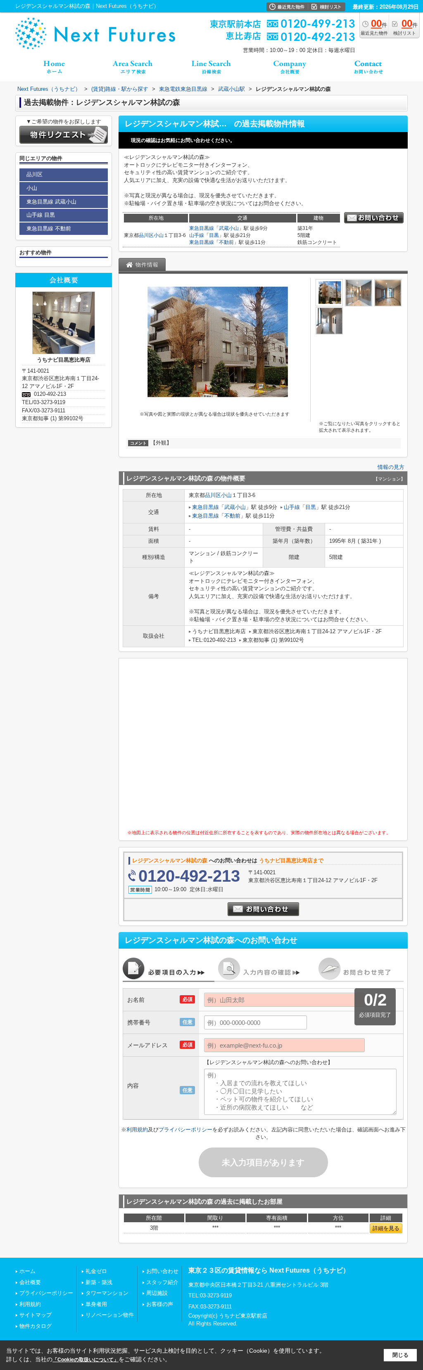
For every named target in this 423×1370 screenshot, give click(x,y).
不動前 (226, 242)
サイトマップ (35, 1315)
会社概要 (30, 1282)
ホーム (27, 1271)
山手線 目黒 (40, 215)
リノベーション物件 (110, 1315)
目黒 (214, 235)
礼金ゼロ (96, 1271)
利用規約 (137, 1129)
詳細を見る (386, 1228)
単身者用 (96, 1304)
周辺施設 (157, 1293)
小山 (159, 235)
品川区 (146, 235)
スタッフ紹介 (162, 1282)
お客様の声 (159, 1304)
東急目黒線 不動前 (48, 228)
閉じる (400, 1355)
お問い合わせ (162, 1271)
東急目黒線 (201, 228)
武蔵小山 (229, 228)
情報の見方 (391, 467)
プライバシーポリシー (185, 1129)
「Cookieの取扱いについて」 (85, 1360)
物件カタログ (35, 1326)
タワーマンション (107, 1293)
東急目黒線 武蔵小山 (51, 202)
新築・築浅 (99, 1282)
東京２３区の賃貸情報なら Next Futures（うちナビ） (268, 1270)
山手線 (196, 235)
